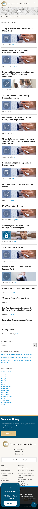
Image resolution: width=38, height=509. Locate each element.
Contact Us (4, 478)
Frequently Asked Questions (26, 470)
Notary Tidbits (8, 330)
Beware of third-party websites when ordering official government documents (18, 74)
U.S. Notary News (6, 402)
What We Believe (5, 470)
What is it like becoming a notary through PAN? (16, 268)
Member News (5, 389)
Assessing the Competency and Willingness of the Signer (15, 226)
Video (3, 404)
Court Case (4, 377)
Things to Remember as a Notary (16, 298)
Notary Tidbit (5, 394)
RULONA (3, 398)
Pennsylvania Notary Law (25, 468)
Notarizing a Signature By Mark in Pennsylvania (16, 164)
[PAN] (15, 3)
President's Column (6, 396)
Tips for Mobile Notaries (12, 247)
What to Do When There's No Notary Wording (17, 185)
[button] (34, 505)
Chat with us (10, 503)
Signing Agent (5, 400)
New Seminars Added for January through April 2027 (16, 357)
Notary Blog (9, 17)
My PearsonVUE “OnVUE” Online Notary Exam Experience (16, 118)
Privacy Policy (5, 480)
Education (4, 381)
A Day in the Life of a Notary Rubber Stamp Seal (17, 29)
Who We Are (4, 468)
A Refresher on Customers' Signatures (18, 288)
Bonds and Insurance (7, 373)
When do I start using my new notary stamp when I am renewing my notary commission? (18, 141)
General (3, 385)
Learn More (8, 433)
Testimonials (4, 475)
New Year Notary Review (13, 206)
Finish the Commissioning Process (17, 320)
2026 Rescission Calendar (25, 473)
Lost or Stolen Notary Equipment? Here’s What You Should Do (16, 51)
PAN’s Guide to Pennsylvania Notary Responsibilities (16, 355)
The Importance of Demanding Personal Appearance (15, 97)
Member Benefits (6, 387)
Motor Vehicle (5, 390)
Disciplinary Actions (7, 379)
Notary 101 (4, 392)
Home (2, 17)
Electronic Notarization (8, 383)
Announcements (6, 371)
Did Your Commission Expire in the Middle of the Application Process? (17, 309)
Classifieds (4, 375)
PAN (13, 44)
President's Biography (7, 473)
